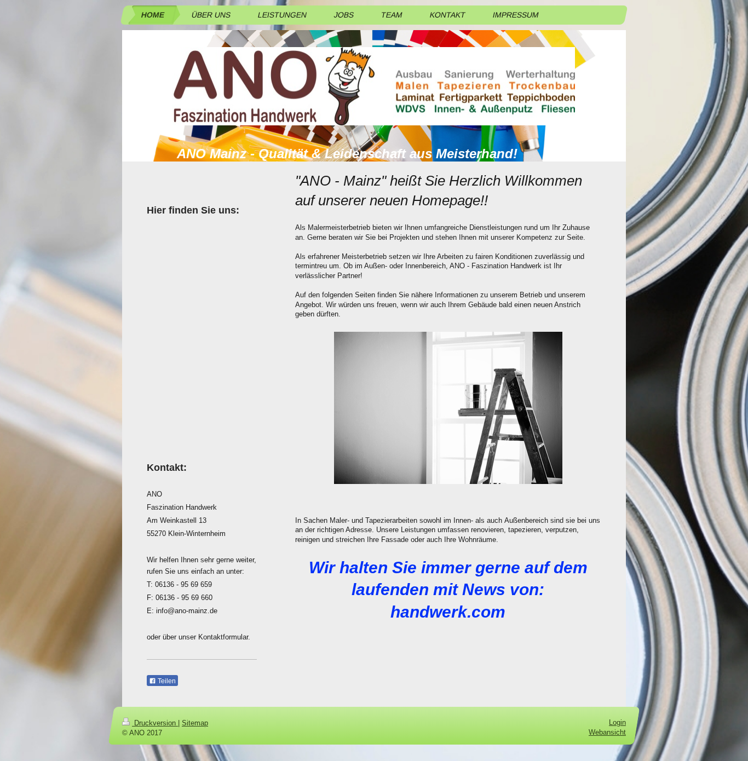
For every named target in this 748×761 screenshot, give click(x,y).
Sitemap (195, 723)
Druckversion (155, 723)
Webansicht (607, 732)
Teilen (166, 681)
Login (617, 722)
